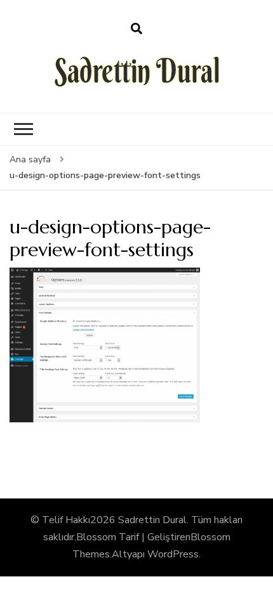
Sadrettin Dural (152, 520)
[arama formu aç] (136, 29)
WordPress (173, 554)
